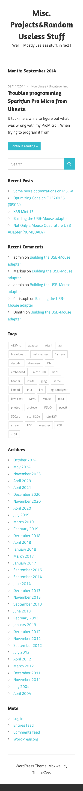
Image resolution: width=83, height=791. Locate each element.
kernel (57, 381)
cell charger (40, 354)
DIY (49, 363)
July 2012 (21, 652)
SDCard (16, 416)
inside (31, 381)
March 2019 (23, 522)
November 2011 (27, 680)
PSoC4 (48, 407)
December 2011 (27, 673)
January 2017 (24, 563)
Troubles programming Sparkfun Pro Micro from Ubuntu (37, 100)
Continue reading (23, 146)
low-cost (17, 398)
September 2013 (27, 604)
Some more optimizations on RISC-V (43, 191)
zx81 (14, 434)
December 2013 (27, 591)
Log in (18, 719)
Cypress (60, 354)
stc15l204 (33, 416)
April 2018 (22, 542)
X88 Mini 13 (23, 212)
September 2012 (27, 645)
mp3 (61, 398)
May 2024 (22, 467)
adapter (33, 345)
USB (30, 425)
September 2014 (27, 577)
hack (55, 372)
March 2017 (23, 556)
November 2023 (27, 474)
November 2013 (27, 597)
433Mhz (16, 345)
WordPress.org (25, 739)
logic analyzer (59, 389)
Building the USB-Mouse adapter (40, 218)
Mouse (47, 398)
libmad (15, 389)
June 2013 (22, 611)
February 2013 (26, 618)
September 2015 (27, 570)
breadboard (18, 354)
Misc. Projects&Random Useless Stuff (41, 24)
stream (16, 425)
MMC (32, 398)
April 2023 (22, 481)
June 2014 (22, 584)
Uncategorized (58, 86)
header (15, 381)
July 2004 (21, 687)
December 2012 (27, 632)
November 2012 (27, 639)
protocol (32, 407)
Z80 (59, 425)
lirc (41, 389)
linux (30, 389)
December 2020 (27, 494)
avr (60, 345)
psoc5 (63, 407)
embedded (18, 372)
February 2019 (26, 529)
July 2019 (21, 515)
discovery (34, 363)
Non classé (38, 86)
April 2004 (22, 693)
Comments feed (26, 732)
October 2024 (25, 460)
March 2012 (23, 666)
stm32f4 (52, 416)
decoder (16, 363)
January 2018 (24, 549)
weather (44, 425)
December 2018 (27, 536)
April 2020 (22, 508)
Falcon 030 (39, 372)
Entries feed (23, 725)
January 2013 (24, 625)
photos (15, 407)
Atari (48, 345)
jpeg (44, 381)
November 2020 (27, 501)
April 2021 (22, 487)
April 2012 (22, 659)
